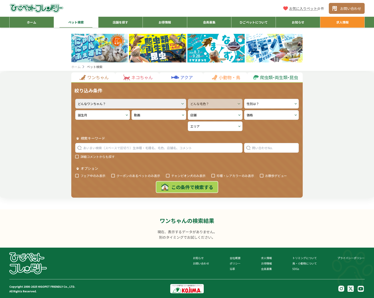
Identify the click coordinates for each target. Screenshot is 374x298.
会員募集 (266, 269)
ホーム (76, 66)
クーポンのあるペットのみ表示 (138, 175)
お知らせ (198, 258)
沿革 (232, 269)
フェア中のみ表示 (92, 175)
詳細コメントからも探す (97, 156)
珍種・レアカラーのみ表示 (235, 175)
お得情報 (266, 263)
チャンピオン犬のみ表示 (188, 175)
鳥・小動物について (304, 263)
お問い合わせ (201, 263)
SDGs (295, 269)
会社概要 (235, 258)
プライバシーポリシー (351, 258)
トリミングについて (304, 258)
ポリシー (235, 263)
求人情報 (266, 258)
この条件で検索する (192, 187)
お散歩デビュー (276, 175)
